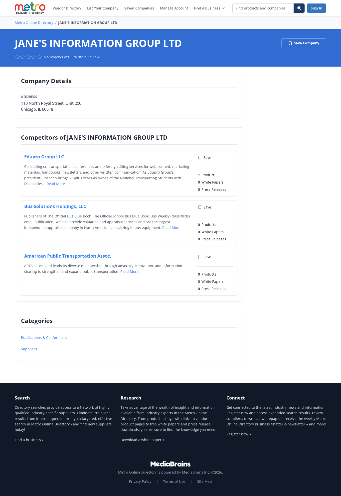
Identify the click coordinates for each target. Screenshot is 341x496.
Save (207, 157)
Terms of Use (174, 481)
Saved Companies (139, 8)
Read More (56, 183)
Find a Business (207, 8)
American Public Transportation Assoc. (67, 256)
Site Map (204, 481)
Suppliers (29, 349)
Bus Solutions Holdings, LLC (55, 206)
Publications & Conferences (44, 337)
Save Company (306, 43)
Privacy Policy (140, 481)
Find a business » (29, 439)
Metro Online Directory (34, 22)
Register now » (238, 434)
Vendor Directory (67, 8)
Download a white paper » (142, 439)
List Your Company (102, 8)
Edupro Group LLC (44, 157)
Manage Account (174, 8)
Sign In (316, 8)
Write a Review (87, 56)
